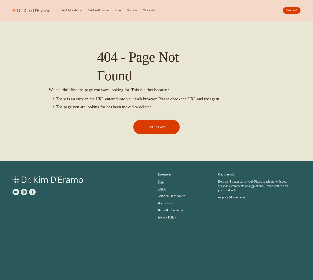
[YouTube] (15, 192)
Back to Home (156, 126)
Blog (161, 181)
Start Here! (291, 10)
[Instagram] (24, 192)
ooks (163, 189)
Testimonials (149, 10)
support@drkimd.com (232, 197)
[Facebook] (32, 192)
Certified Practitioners (171, 196)
